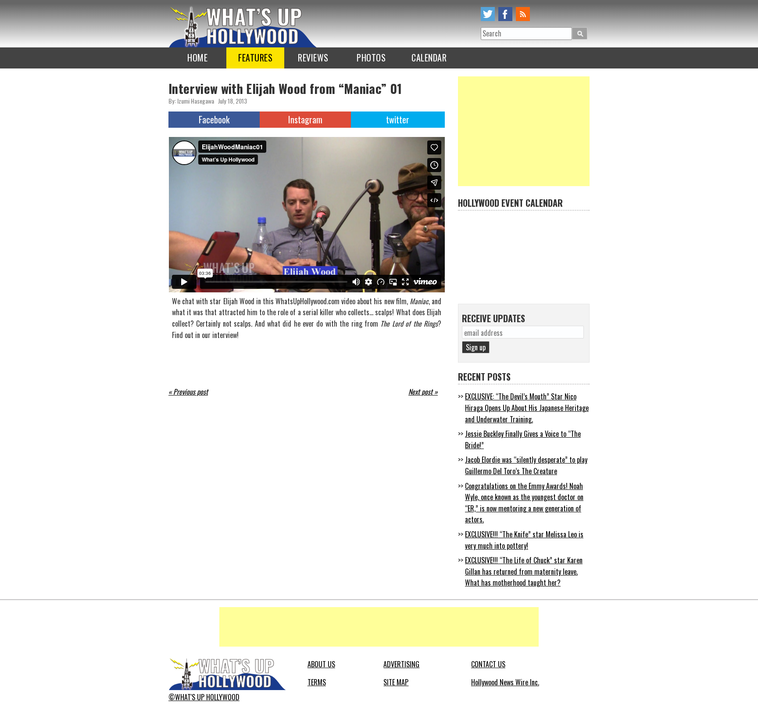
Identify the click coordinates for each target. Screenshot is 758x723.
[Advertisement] (524, 131)
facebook (505, 14)
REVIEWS (313, 57)
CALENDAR (429, 57)
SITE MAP (395, 682)
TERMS (316, 682)
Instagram (305, 119)
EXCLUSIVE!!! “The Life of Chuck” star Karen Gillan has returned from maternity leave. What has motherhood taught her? (524, 571)
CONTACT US (488, 664)
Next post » (423, 391)
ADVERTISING (401, 664)
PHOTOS (371, 57)
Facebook (214, 119)
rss (523, 14)
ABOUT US (321, 664)
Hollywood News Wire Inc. (505, 682)
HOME (197, 57)
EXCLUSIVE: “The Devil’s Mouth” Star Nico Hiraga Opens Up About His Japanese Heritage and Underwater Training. (527, 407)
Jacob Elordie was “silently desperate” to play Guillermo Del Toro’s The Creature (526, 465)
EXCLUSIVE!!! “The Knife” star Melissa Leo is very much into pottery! (524, 540)
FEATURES (255, 57)
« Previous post (188, 391)
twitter (488, 14)
